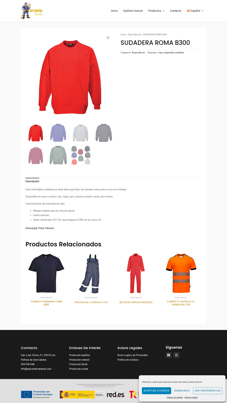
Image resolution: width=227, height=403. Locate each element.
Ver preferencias (208, 390)
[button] (108, 38)
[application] (162, 10)
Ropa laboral (134, 34)
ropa (160, 52)
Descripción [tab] (32, 181)
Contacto (175, 10)
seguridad (169, 52)
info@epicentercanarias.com (36, 368)
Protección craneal (79, 359)
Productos (154, 10)
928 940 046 (28, 364)
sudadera (179, 52)
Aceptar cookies (156, 390)
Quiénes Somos (133, 10)
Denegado (182, 390)
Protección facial (78, 364)
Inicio (114, 10)
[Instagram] (176, 355)
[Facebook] (169, 355)
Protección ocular (78, 368)
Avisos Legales (191, 397)
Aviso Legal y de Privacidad (132, 355)
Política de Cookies (128, 359)
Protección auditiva (79, 355)
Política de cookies (175, 397)
